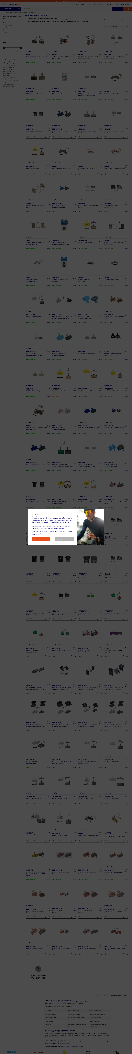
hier (35, 531)
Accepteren (37, 539)
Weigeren (59, 539)
